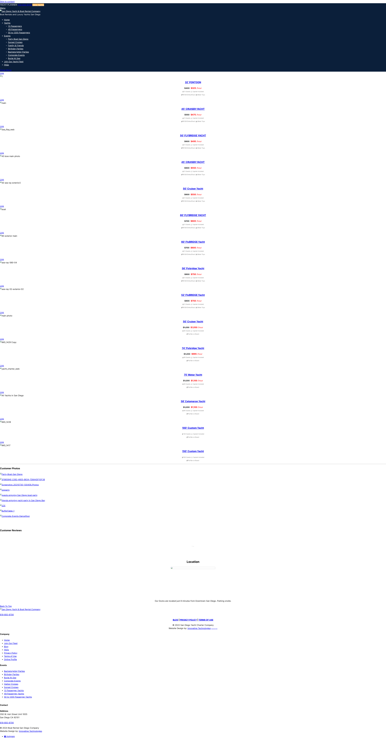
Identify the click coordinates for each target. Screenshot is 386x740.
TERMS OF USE (206, 620)
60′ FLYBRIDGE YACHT (193, 215)
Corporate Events (16, 55)
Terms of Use (10, 656)
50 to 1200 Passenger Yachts (18, 697)
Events (7, 36)
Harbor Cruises (11, 684)
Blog (6, 646)
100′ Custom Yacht (193, 427)
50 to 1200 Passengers (19, 32)
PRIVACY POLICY (188, 620)
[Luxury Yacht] (11, 474)
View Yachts (38, 5)
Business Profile (214, 628)
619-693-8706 (25, 5)
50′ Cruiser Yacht (193, 188)
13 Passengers (15, 26)
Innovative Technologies (199, 628)
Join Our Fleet (10, 643)
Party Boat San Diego (18, 39)
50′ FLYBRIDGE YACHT (193, 135)
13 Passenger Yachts (14, 690)
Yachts (7, 23)
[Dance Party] (5, 490)
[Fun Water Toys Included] (22, 479)
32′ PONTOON (193, 82)
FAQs (6, 65)
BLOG (175, 620)
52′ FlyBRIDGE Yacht (193, 294)
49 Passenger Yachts (14, 694)
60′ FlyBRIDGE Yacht (193, 241)
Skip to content (7, 1)
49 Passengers (15, 29)
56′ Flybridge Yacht (193, 268)
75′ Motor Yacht (193, 374)
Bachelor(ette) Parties (18, 52)
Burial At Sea (14, 58)
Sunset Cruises (15, 42)
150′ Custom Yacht (193, 451)
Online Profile (10, 659)
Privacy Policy (10, 653)
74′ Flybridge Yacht (193, 348)
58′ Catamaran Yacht (193, 401)
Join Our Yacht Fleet (13, 61)
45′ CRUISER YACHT (193, 108)
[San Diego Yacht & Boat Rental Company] (20, 11)
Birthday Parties (15, 48)
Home (7, 20)
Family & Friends (16, 45)
